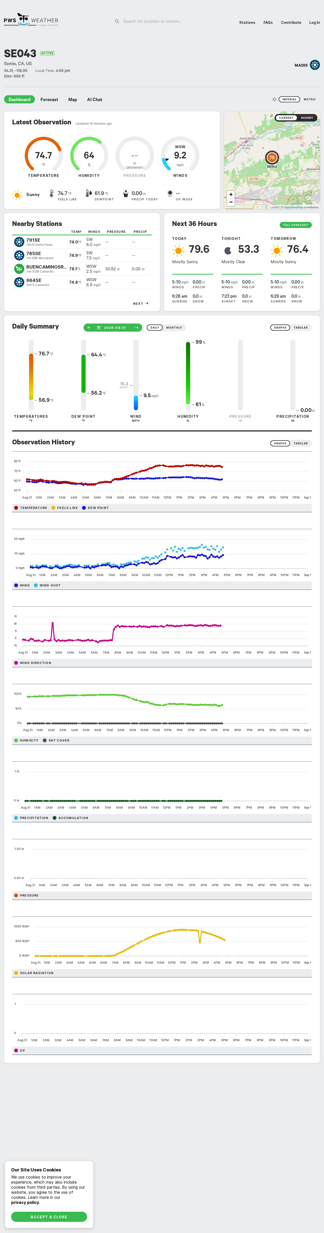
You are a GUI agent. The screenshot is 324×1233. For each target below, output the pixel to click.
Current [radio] (286, 117)
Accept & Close (49, 1217)
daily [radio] (154, 327)
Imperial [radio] (289, 99)
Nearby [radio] (307, 117)
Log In (314, 22)
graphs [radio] (280, 327)
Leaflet (274, 207)
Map (72, 100)
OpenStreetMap (293, 207)
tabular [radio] (301, 327)
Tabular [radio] (301, 443)
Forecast (49, 100)
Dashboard (19, 100)
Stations (247, 22)
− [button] (231, 202)
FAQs (268, 22)
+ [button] (231, 194)
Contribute (291, 22)
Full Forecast (295, 224)
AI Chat (94, 100)
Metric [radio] (310, 99)
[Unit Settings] (274, 99)
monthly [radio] (174, 327)
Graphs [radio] (280, 443)
